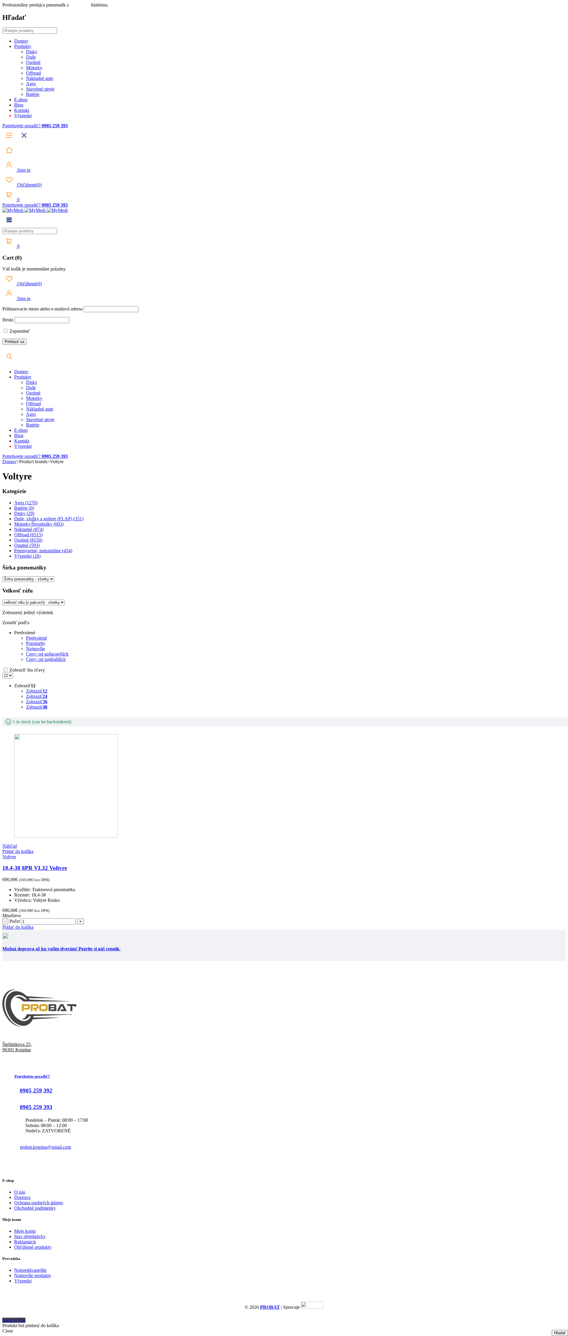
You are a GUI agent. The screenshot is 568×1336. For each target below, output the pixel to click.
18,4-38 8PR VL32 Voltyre (34, 868)
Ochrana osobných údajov (38, 1202)
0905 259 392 (36, 1090)
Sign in (23, 170)
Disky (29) (24, 513)
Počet (14, 921)
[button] (17, 851)
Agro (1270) (26, 502)
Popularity (35, 643)
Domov (9, 461)
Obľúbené (29, 184)
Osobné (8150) (28, 540)
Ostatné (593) (27, 545)
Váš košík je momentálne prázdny (34, 268)
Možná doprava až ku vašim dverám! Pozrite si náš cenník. (61, 948)
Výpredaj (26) (27, 555)
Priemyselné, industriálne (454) (43, 550)
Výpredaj (23, 1280)
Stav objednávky (30, 1236)
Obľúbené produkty (32, 1247)
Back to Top (13, 1320)
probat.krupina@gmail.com (45, 1147)
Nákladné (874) (28, 529)
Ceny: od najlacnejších (47, 653)
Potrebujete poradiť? (22, 125)
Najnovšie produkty (32, 1275)
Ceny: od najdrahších (46, 659)
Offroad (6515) (28, 534)
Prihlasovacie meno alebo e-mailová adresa (42, 308)
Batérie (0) (24, 508)
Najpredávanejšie (30, 1270)
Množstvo (11, 915)
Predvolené (36, 637)
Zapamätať (19, 331)
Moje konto (25, 1231)
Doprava (22, 1197)
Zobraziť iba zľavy (26, 669)
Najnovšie (35, 648)
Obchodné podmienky (35, 1208)
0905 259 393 (36, 1107)
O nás (19, 1192)
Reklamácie (25, 1241)
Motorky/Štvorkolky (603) (39, 524)
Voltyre (9, 856)
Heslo (7, 319)
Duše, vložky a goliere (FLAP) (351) (48, 518)
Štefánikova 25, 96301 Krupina (17, 1047)
